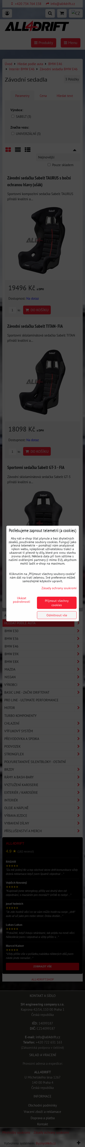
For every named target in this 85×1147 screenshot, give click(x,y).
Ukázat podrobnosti (21, 599)
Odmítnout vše (56, 615)
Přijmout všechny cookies (57, 602)
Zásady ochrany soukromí (59, 588)
